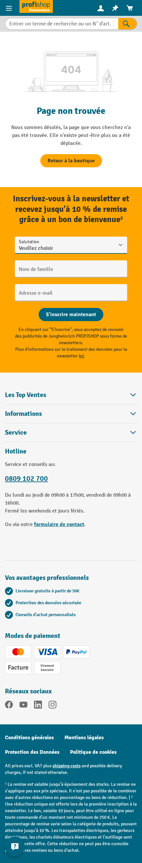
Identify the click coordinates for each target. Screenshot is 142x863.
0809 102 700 (26, 478)
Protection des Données (32, 752)
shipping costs (67, 766)
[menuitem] (100, 8)
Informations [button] (23, 414)
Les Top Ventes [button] (25, 395)
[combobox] (61, 24)
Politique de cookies (93, 752)
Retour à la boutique (71, 160)
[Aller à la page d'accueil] (36, 6)
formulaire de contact (59, 524)
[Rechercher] (127, 24)
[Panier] (130, 8)
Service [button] (16, 432)
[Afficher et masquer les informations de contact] (15, 846)
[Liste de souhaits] (115, 8)
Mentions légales (84, 737)
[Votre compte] (100, 8)
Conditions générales (29, 737)
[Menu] (9, 8)
